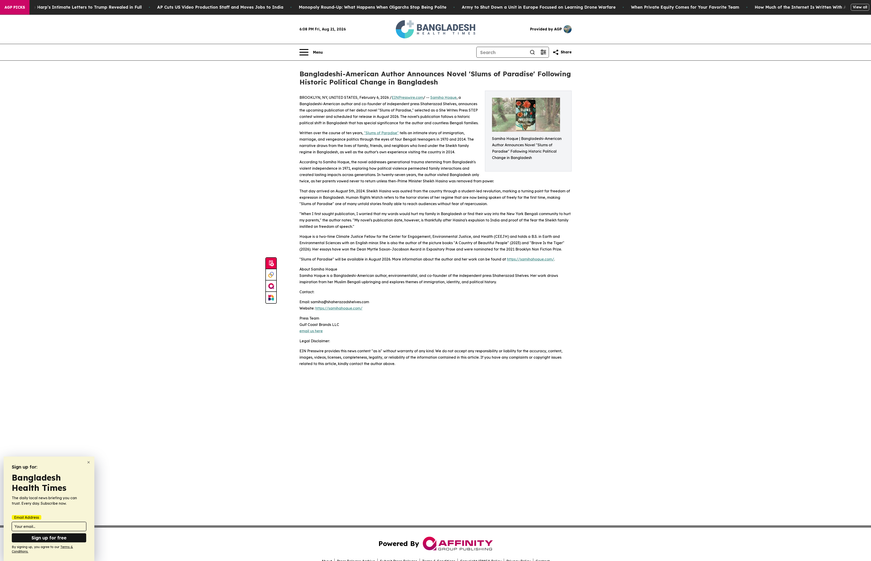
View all (860, 7)
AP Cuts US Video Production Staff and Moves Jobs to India (220, 7)
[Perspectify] (271, 274)
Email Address (26, 517)
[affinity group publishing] (271, 286)
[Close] (88, 462)
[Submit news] (271, 263)
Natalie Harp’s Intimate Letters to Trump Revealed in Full (81, 7)
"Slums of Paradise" (381, 133)
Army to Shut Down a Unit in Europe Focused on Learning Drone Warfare (539, 7)
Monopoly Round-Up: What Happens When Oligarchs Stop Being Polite (372, 7)
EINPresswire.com (407, 97)
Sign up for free (49, 538)
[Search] (532, 52)
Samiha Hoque (443, 97)
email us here (311, 331)
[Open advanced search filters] (543, 52)
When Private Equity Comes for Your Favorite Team (685, 7)
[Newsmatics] (271, 297)
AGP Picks (15, 7)
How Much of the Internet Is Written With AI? (803, 7)
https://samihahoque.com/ (530, 259)
